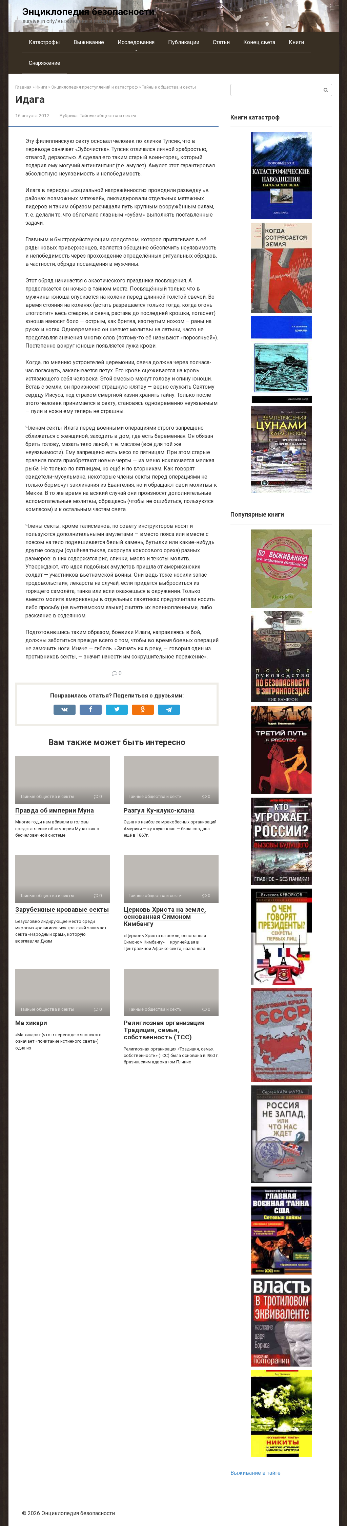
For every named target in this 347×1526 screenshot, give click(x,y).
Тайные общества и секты (108, 115)
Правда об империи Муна (54, 810)
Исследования (136, 42)
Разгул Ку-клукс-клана (159, 810)
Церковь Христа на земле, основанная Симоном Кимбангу (165, 917)
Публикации (183, 42)
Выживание (89, 42)
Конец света (259, 42)
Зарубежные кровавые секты (62, 909)
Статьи (221, 42)
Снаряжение (44, 63)
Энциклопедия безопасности (88, 11)
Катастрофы (44, 42)
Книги (296, 42)
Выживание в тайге (255, 1473)
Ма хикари (31, 1023)
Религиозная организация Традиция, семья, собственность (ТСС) (164, 1030)
